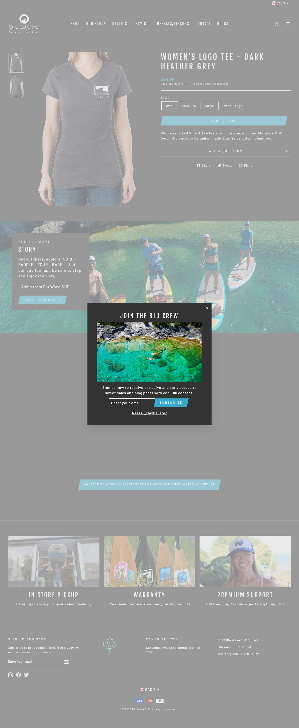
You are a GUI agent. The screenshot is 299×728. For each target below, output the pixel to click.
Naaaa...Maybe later (149, 413)
